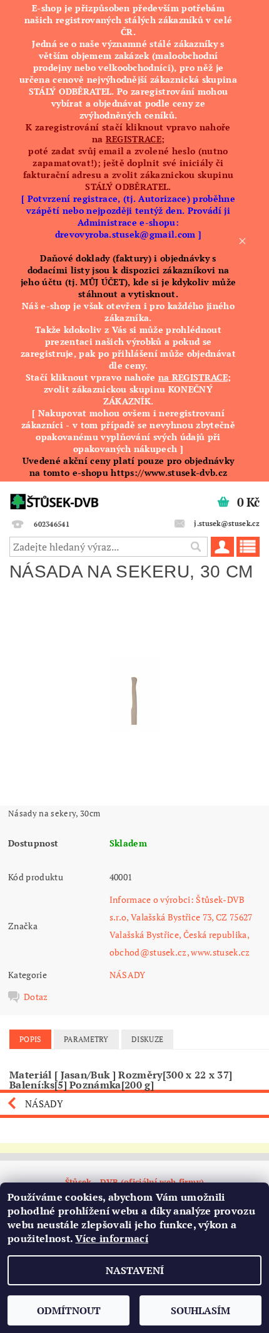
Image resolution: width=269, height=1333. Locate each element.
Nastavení (135, 1270)
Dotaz (36, 997)
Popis (30, 1039)
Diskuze (147, 1039)
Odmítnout (69, 1310)
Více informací (111, 1238)
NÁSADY (127, 975)
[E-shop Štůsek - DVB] (54, 498)
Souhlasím (200, 1310)
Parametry (86, 1039)
